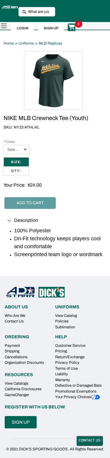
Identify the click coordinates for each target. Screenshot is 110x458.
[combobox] (34, 11)
